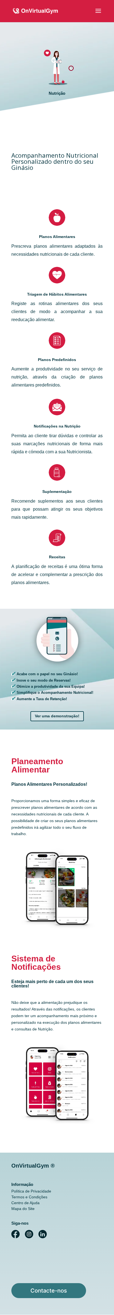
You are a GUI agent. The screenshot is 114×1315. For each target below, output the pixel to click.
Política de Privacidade (31, 1191)
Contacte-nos (48, 1290)
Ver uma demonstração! (57, 716)
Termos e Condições (29, 1197)
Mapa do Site (23, 1208)
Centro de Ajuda (25, 1203)
